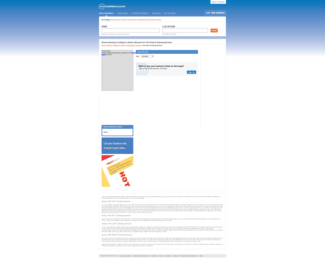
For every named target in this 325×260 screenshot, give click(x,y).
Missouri (116, 45)
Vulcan (123, 45)
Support (168, 255)
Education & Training (134, 45)
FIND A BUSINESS (106, 13)
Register (221, 2)
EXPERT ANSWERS (140, 13)
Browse (109, 45)
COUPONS (156, 13)
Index (201, 255)
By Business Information (137, 20)
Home (103, 45)
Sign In (214, 2)
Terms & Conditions (125, 255)
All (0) (106, 132)
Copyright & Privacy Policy (141, 255)
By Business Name (119, 20)
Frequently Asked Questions (188, 255)
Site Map (154, 255)
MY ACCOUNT (170, 13)
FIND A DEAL (123, 13)
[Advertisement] (117, 108)
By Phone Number (154, 20)
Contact (175, 255)
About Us (161, 255)
